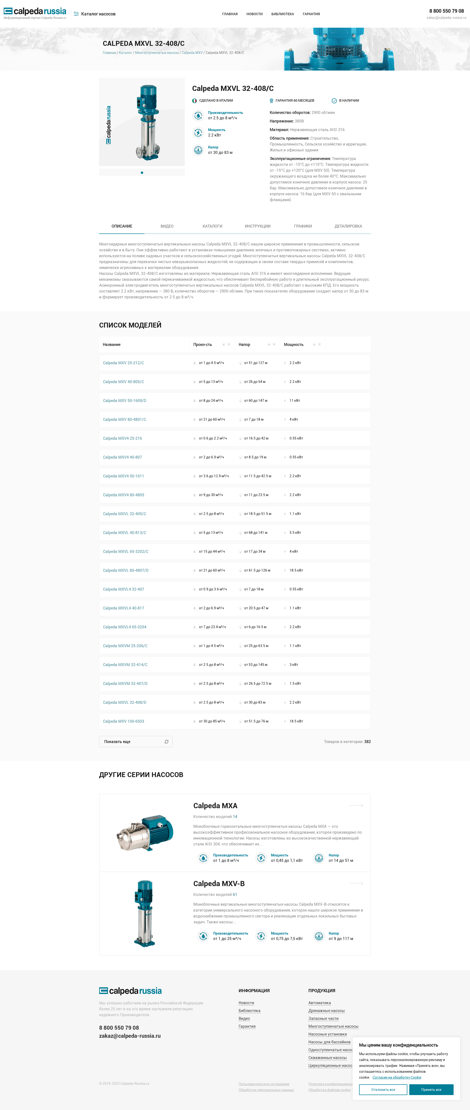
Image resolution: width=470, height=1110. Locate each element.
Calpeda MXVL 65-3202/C (125, 551)
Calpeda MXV (192, 53)
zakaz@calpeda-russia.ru (446, 18)
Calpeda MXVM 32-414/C (125, 664)
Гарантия (311, 14)
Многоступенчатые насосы (157, 53)
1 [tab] (142, 172)
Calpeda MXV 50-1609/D (124, 400)
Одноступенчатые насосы (332, 1050)
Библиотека (282, 14)
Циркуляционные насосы (331, 1065)
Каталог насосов (98, 14)
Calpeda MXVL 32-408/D (124, 702)
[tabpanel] (142, 122)
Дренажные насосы (326, 1010)
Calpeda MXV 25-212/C (123, 362)
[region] (406, 1068)
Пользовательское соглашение (264, 1084)
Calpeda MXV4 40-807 (122, 457)
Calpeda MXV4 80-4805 (123, 494)
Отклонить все (383, 1090)
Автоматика (319, 1002)
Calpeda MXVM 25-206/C (125, 645)
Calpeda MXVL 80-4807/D (126, 570)
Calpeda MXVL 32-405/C (124, 513)
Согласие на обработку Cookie (397, 1077)
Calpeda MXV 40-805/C (123, 381)
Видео (244, 1018)
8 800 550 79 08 (446, 11)
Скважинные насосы (327, 1057)
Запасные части (323, 1018)
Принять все (431, 1090)
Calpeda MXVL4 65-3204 (124, 626)
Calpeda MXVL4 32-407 (123, 589)
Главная (230, 14)
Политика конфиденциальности (334, 1084)
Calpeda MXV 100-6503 (123, 721)
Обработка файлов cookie (329, 1090)
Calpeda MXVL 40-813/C (124, 532)
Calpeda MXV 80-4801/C (124, 419)
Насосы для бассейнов (329, 1042)
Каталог (125, 53)
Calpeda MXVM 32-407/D (125, 683)
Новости (255, 14)
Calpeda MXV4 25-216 (122, 438)
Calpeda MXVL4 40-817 (123, 607)
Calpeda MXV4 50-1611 (123, 475)
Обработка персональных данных (266, 1090)
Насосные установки (327, 1034)
